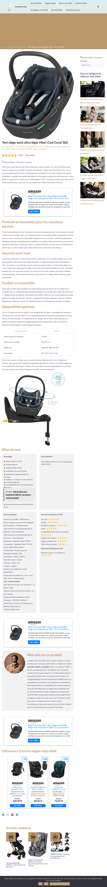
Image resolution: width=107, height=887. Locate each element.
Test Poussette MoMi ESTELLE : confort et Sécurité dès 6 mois (15, 865)
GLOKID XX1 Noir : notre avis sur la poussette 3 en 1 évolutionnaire (60, 856)
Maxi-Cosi (15, 149)
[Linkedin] (17, 815)
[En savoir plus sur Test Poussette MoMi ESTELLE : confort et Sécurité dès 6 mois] (16, 846)
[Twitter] (8, 815)
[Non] (104, 881)
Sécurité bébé (36, 3)
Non (46, 884)
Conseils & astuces (73, 10)
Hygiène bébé (50, 3)
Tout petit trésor (21, 7)
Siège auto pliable (40, 149)
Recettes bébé (56, 10)
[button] (98, 6)
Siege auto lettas (26, 149)
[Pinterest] (12, 815)
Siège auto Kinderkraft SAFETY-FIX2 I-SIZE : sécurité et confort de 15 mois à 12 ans (38, 862)
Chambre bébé (81, 3)
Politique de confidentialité (60, 884)
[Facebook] (3, 815)
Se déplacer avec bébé (39, 10)
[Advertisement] (53, 30)
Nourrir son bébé (65, 3)
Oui (40, 884)
